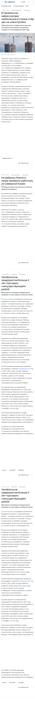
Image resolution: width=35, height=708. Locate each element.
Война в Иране (19, 6)
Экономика (27, 10)
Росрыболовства (24, 369)
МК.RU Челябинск (16, 10)
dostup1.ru (14, 274)
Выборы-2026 (7, 6)
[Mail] (6, 2)
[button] (17, 43)
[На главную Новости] (11, 2)
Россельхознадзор (7, 299)
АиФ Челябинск (15, 175)
